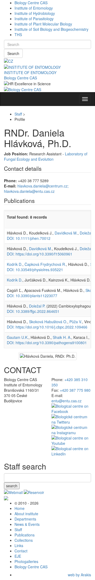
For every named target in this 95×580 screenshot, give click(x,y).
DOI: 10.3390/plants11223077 (32, 295)
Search (13, 53)
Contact (21, 550)
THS (18, 34)
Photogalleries (26, 561)
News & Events (27, 524)
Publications (25, 535)
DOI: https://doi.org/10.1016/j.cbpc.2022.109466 (47, 327)
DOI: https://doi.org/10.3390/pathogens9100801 (47, 342)
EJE (18, 556)
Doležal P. (37, 306)
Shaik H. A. (62, 337)
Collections (24, 540)
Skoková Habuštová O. (48, 321)
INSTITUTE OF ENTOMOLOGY (30, 72)
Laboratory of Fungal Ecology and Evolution (45, 156)
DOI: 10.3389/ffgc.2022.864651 (33, 311)
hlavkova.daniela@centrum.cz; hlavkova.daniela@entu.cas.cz (36, 188)
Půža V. (75, 321)
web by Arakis (79, 574)
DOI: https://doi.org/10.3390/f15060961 (39, 254)
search (11, 485)
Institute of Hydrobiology (35, 13)
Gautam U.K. (17, 337)
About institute (26, 513)
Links (19, 545)
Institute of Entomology (34, 8)
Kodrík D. (14, 264)
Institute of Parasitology (34, 18)
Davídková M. (66, 233)
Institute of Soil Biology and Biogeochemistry (51, 29)
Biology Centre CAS (31, 2)
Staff (18, 114)
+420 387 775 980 (75, 390)
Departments (25, 519)
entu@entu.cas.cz (66, 400)
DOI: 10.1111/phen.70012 (28, 238)
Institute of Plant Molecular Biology (43, 24)
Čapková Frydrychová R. (45, 264)
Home (20, 508)
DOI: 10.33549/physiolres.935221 (35, 269)
